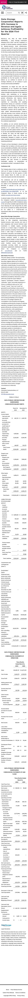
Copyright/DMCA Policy (9, 995)
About (7, 989)
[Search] (19, 12)
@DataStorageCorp (6, 252)
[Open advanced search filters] (22, 12)
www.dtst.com (8, 250)
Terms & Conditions (20, 992)
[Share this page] (26, 12)
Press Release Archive (16, 989)
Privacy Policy (21, 995)
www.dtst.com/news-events (13, 195)
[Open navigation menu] (2, 12)
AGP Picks (3, 2)
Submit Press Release (8, 992)
